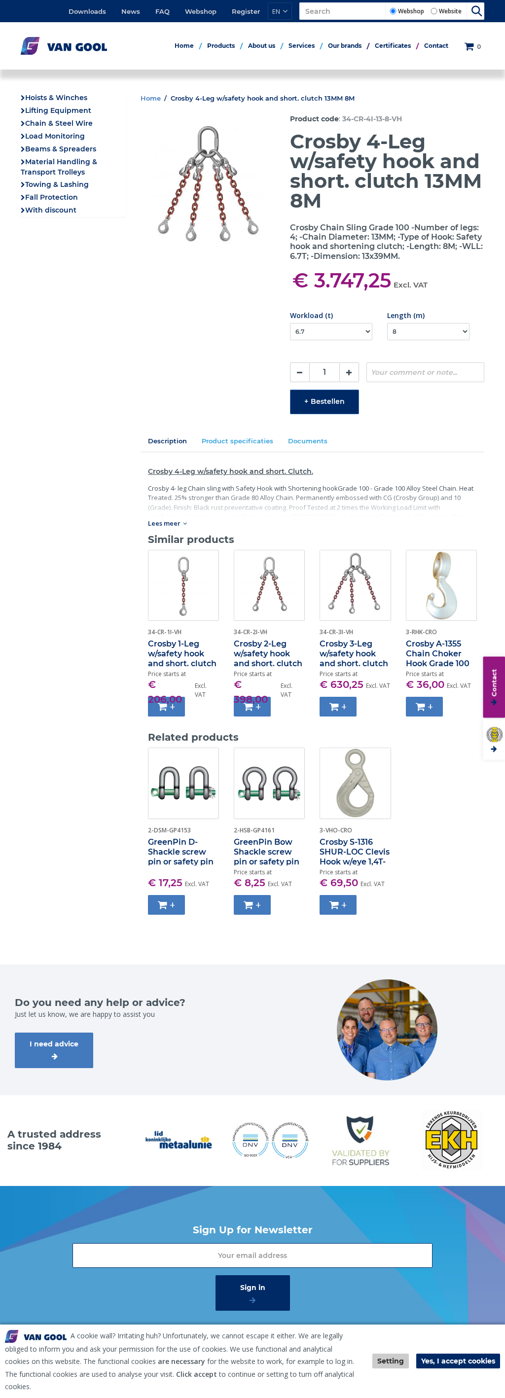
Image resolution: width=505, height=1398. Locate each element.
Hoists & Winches (56, 97)
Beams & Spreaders (60, 148)
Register (246, 11)
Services (302, 45)
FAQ (162, 11)
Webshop (200, 11)
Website (450, 11)
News (130, 11)
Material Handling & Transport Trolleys (59, 167)
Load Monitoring (55, 136)
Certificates (393, 45)
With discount (50, 210)
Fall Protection (51, 197)
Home (184, 45)
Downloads (87, 11)
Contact (436, 45)
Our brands (344, 45)
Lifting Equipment (58, 110)
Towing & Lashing (57, 184)
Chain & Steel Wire (59, 123)
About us (261, 45)
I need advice (54, 1044)
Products (221, 45)
